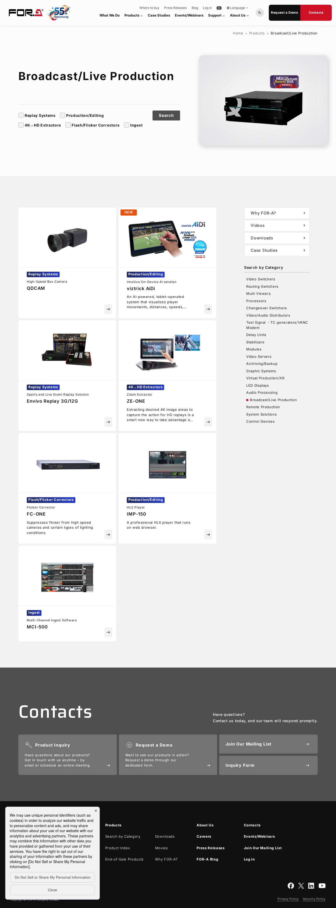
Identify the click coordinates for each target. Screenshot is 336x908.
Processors (256, 301)
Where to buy (149, 8)
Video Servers (258, 356)
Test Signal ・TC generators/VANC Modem (277, 325)
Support (216, 15)
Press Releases (175, 8)
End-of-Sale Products (124, 859)
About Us (239, 15)
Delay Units (256, 335)
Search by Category (122, 836)
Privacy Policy (288, 899)
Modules (254, 349)
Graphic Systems (261, 371)
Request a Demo (284, 12)
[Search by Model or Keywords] (260, 12)
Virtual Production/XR (265, 378)
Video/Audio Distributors (268, 315)
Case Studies (159, 15)
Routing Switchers (262, 286)
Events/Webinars (189, 15)
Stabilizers (255, 342)
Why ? (166, 859)
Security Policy (314, 899)
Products (133, 15)
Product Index (117, 848)
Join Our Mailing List (263, 848)
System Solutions (261, 414)
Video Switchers (260, 279)
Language (238, 8)
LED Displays (257, 385)
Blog (195, 8)
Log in (207, 8)
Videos (279, 225)
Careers (204, 836)
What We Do (109, 15)
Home (238, 33)
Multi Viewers (258, 293)
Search (166, 115)
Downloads (279, 237)
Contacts (316, 12)
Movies (161, 848)
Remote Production (263, 407)
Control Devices (260, 421)
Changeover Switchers (266, 308)
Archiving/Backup (261, 363)
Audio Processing (261, 392)
